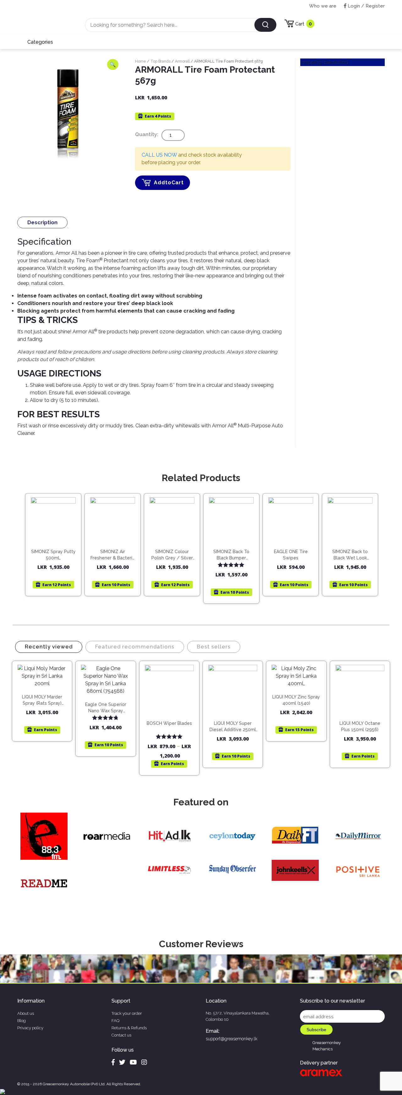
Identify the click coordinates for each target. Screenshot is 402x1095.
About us (25, 1013)
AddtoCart (169, 183)
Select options (172, 717)
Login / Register (365, 6)
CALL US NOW (159, 155)
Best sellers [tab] (214, 646)
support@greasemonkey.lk (231, 1038)
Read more (353, 541)
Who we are (322, 6)
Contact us (121, 1035)
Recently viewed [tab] (49, 646)
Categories (40, 42)
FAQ (115, 1020)
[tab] (42, 222)
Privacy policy (30, 1028)
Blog (21, 1020)
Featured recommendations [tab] (134, 646)
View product (53, 554)
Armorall (182, 61)
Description (42, 222)
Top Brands (160, 61)
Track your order (126, 1013)
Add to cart (56, 541)
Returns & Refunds (129, 1028)
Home (140, 61)
